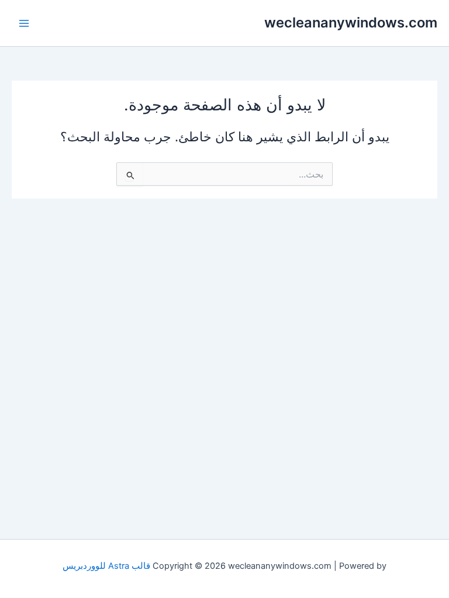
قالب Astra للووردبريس (106, 566)
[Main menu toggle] (24, 23)
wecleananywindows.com (350, 22)
